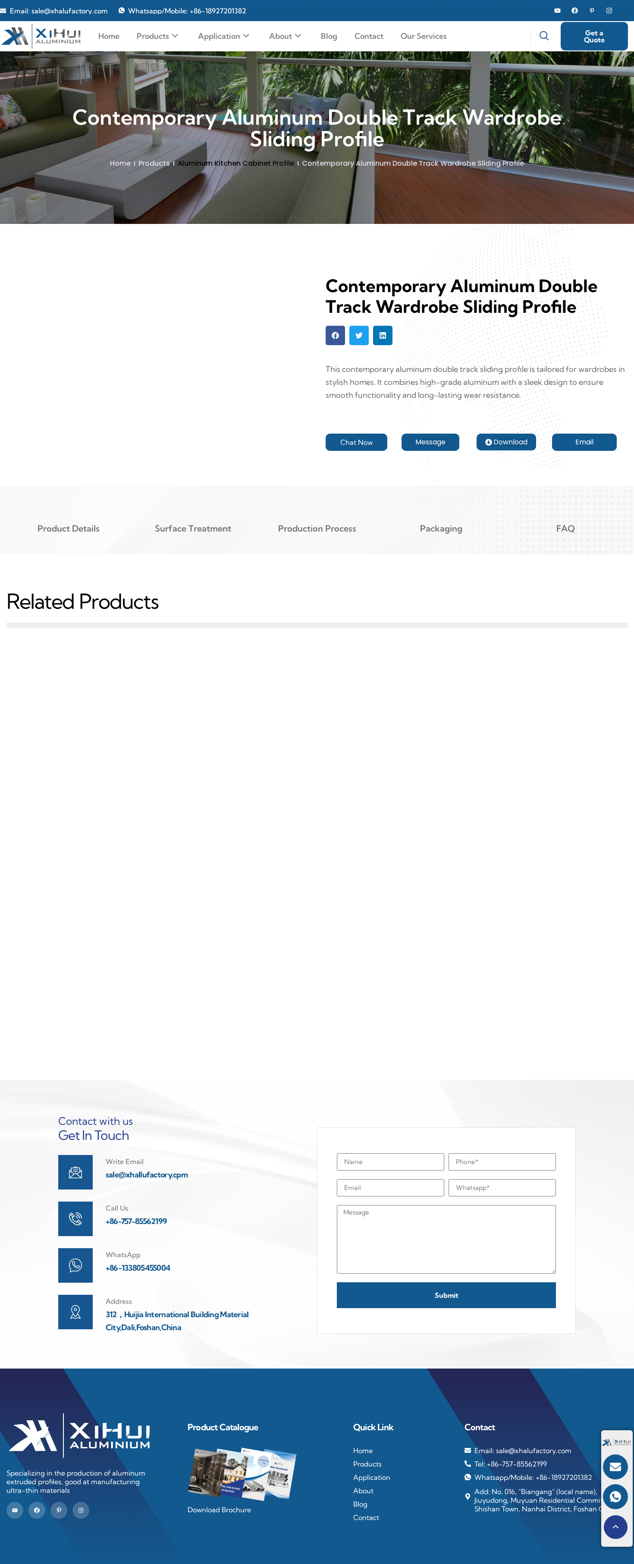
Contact (369, 36)
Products (153, 36)
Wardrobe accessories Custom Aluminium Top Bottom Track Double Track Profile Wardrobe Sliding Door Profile (317, 789)
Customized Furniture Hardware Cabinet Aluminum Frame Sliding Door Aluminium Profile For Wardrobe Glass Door (107, 998)
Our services (424, 36)
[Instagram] (609, 10)
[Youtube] (557, 10)
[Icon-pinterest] (58, 1510)
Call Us (117, 1208)
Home (108, 36)
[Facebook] (574, 10)
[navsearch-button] (539, 36)
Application (219, 36)
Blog (329, 36)
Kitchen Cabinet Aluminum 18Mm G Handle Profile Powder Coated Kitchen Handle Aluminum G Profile (527, 789)
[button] (335, 335)
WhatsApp (123, 1254)
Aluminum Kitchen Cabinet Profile (236, 163)
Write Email (125, 1161)
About (280, 36)
